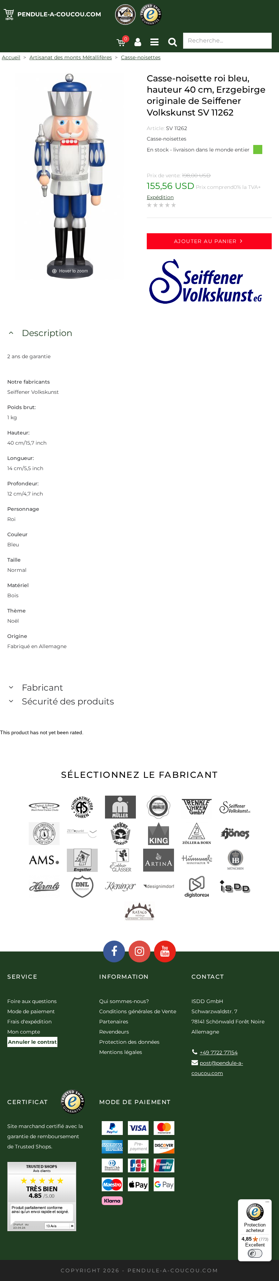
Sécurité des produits (68, 701)
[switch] (255, 1253)
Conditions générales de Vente (137, 1011)
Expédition (160, 197)
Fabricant (42, 687)
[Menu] (267, 1203)
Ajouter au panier (205, 241)
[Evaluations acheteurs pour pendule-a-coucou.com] (41, 1199)
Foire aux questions (32, 1001)
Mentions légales (120, 1052)
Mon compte (23, 1032)
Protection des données (129, 1042)
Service (22, 976)
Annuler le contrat (32, 1042)
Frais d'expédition (29, 1021)
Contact (207, 976)
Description (47, 333)
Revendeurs (114, 1032)
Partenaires (113, 1021)
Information (124, 976)
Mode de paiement (31, 1011)
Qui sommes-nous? (124, 1001)
